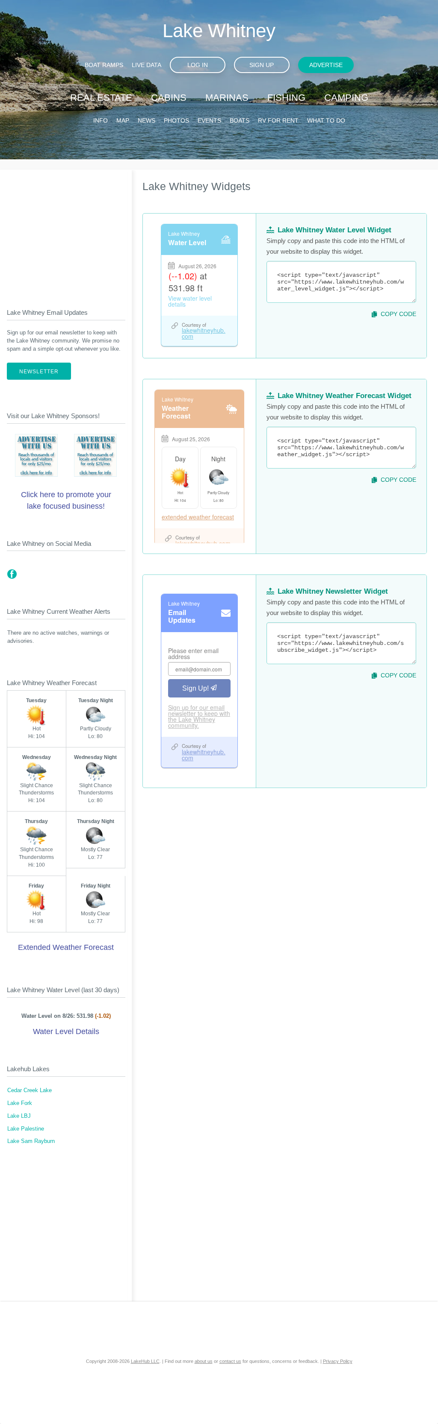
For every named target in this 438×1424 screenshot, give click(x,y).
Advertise (326, 65)
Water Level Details (66, 1031)
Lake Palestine (25, 1129)
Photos (176, 120)
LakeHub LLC (145, 1361)
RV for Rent (278, 120)
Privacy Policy (337, 1361)
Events (209, 120)
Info (100, 120)
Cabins (168, 97)
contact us (230, 1361)
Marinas (227, 97)
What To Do (326, 120)
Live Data (146, 65)
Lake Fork (19, 1103)
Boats (239, 120)
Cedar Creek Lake (29, 1090)
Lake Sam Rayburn (31, 1141)
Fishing (286, 97)
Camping (346, 97)
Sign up (261, 65)
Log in (197, 65)
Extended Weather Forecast (66, 947)
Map (122, 120)
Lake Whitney (219, 30)
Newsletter (39, 372)
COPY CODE (398, 314)
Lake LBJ (19, 1116)
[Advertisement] (66, 232)
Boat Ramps (104, 65)
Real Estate (101, 97)
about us (204, 1361)
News (146, 120)
